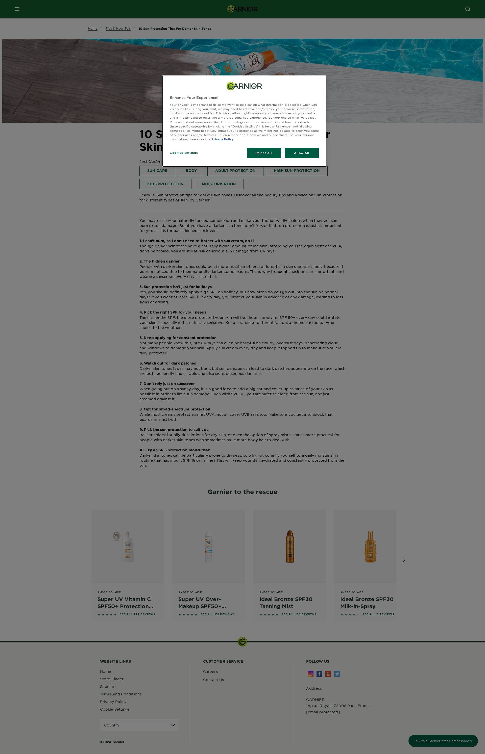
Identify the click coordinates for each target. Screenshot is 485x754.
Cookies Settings (184, 152)
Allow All (301, 152)
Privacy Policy (223, 139)
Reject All (264, 152)
